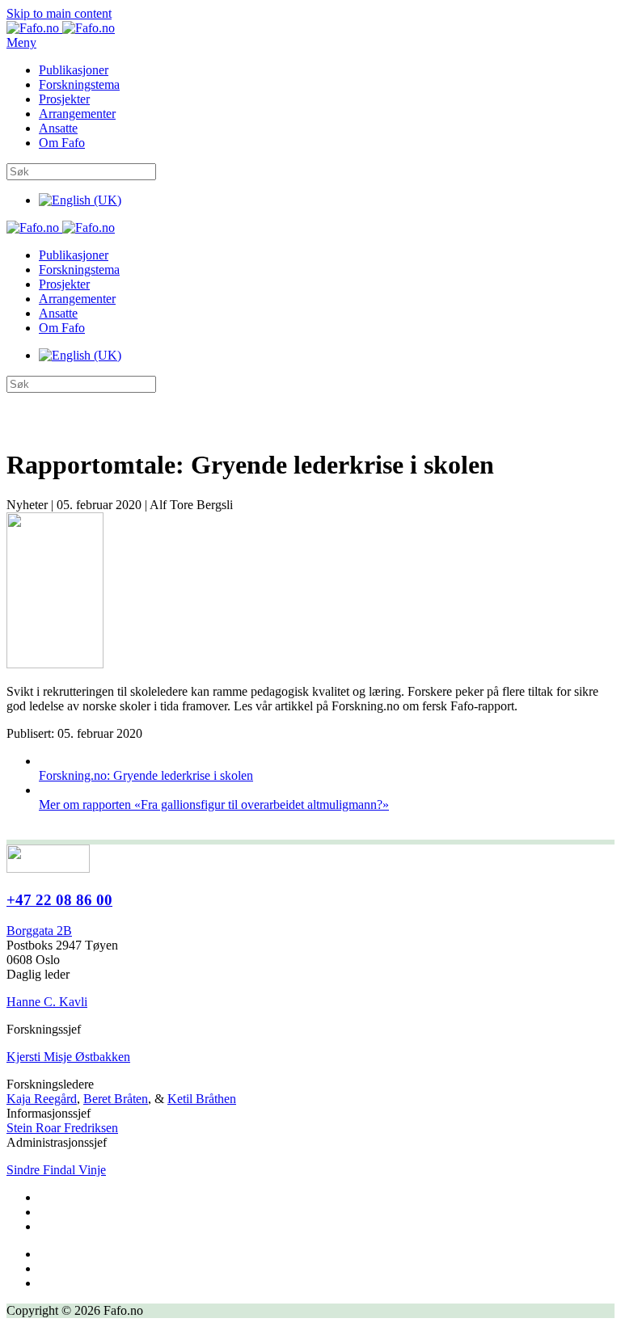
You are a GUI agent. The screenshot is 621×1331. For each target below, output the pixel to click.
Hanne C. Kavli (46, 1002)
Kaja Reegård (41, 1099)
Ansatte (58, 128)
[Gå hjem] (60, 28)
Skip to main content (59, 13)
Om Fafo (62, 143)
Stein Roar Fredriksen (62, 1128)
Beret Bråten (115, 1099)
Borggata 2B (39, 930)
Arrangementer (77, 113)
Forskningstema (79, 84)
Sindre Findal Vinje (56, 1170)
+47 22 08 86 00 (59, 899)
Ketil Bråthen (201, 1099)
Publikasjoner (73, 70)
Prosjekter (64, 99)
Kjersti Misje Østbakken (68, 1057)
